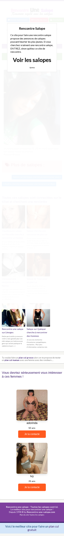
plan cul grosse (26, 357)
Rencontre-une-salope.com (41, 512)
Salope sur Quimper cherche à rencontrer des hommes (37, 332)
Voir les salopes (32, 59)
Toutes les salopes (36, 515)
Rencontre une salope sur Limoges (12, 331)
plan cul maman (12, 360)
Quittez (32, 67)
